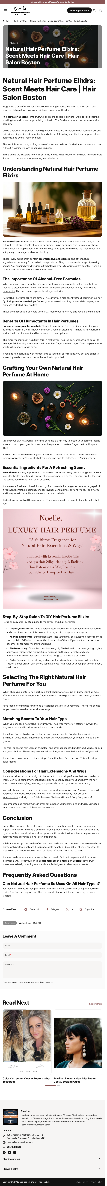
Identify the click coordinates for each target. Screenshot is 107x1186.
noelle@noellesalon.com (20, 1142)
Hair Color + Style (20, 21)
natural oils (9, 291)
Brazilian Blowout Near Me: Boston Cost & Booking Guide (75, 1080)
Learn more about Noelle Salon (35, 1124)
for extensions (10, 797)
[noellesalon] (20, 10)
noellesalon (25, 1182)
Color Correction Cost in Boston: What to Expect (26, 1080)
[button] (5, 10)
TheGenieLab (43, 1182)
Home (8, 21)
